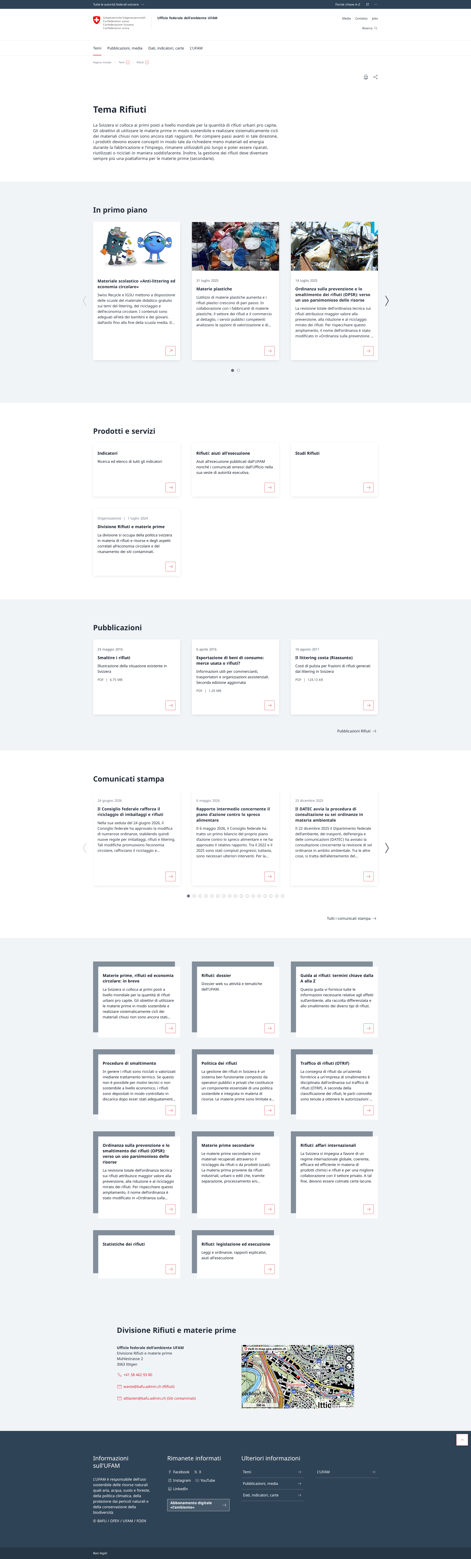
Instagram (182, 1480)
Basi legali (100, 1553)
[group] (136, 291)
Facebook (181, 1471)
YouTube (208, 1480)
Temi (247, 1471)
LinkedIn (180, 1488)
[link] (136, 999)
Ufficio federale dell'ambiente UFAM (187, 18)
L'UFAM (323, 1471)
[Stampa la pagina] (366, 77)
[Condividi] (375, 77)
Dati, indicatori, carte (261, 1495)
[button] (97, 48)
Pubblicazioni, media (260, 1483)
